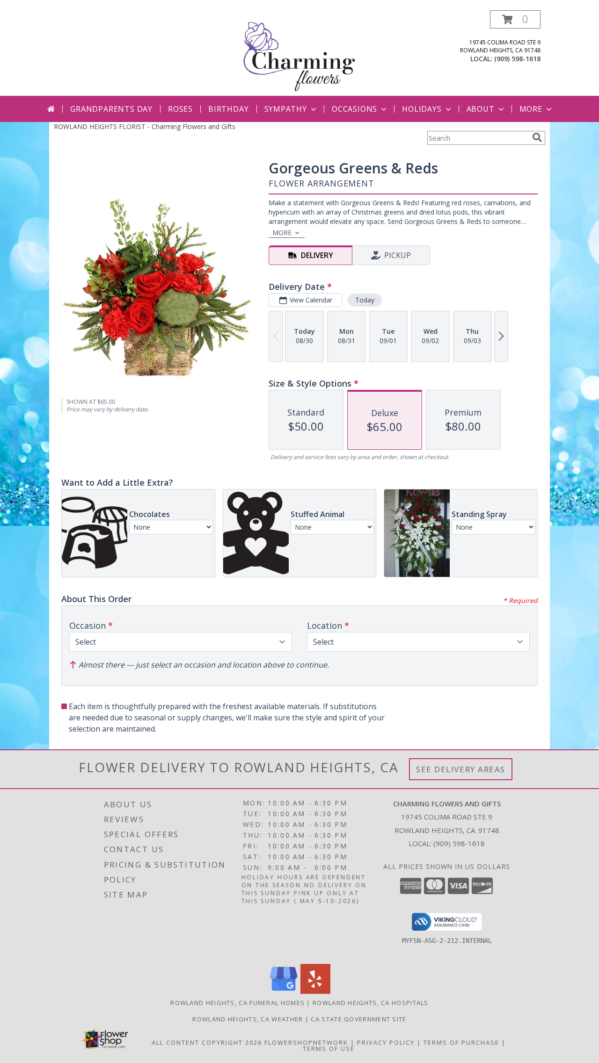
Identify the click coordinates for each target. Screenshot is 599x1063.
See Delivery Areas (460, 769)
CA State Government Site (358, 1019)
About (481, 109)
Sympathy (285, 109)
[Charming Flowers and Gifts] (300, 53)
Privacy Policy (386, 1042)
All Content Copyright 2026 (207, 1042)
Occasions (354, 109)
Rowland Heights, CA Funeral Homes (237, 1002)
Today (364, 299)
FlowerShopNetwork (306, 1042)
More (530, 109)
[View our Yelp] (315, 991)
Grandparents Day (111, 109)
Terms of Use (329, 1048)
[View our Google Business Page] (284, 991)
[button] (515, 19)
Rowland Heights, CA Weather (247, 1019)
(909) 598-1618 (517, 58)
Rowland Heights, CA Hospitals (371, 1002)
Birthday (228, 109)
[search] (537, 137)
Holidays (421, 109)
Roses (180, 109)
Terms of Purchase (461, 1042)
